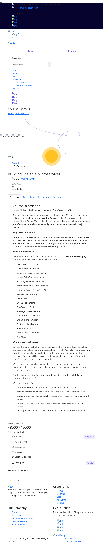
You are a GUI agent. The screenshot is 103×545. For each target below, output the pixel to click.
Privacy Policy (18, 515)
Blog (59, 496)
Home (15, 70)
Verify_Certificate (24, 85)
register (72, 51)
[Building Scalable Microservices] (51, 156)
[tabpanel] (51, 311)
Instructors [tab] (43, 197)
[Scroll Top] (1, 2)
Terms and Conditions (22, 518)
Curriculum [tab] (28, 197)
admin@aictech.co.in (28, 7)
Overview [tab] (14, 197)
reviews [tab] (57, 197)
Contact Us (17, 512)
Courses (16, 76)
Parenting (16, 163)
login (30, 51)
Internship (21, 82)
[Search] (49, 64)
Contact (15, 88)
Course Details (22, 113)
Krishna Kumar (28, 178)
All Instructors (18, 524)
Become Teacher (20, 521)
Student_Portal (19, 79)
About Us (16, 73)
